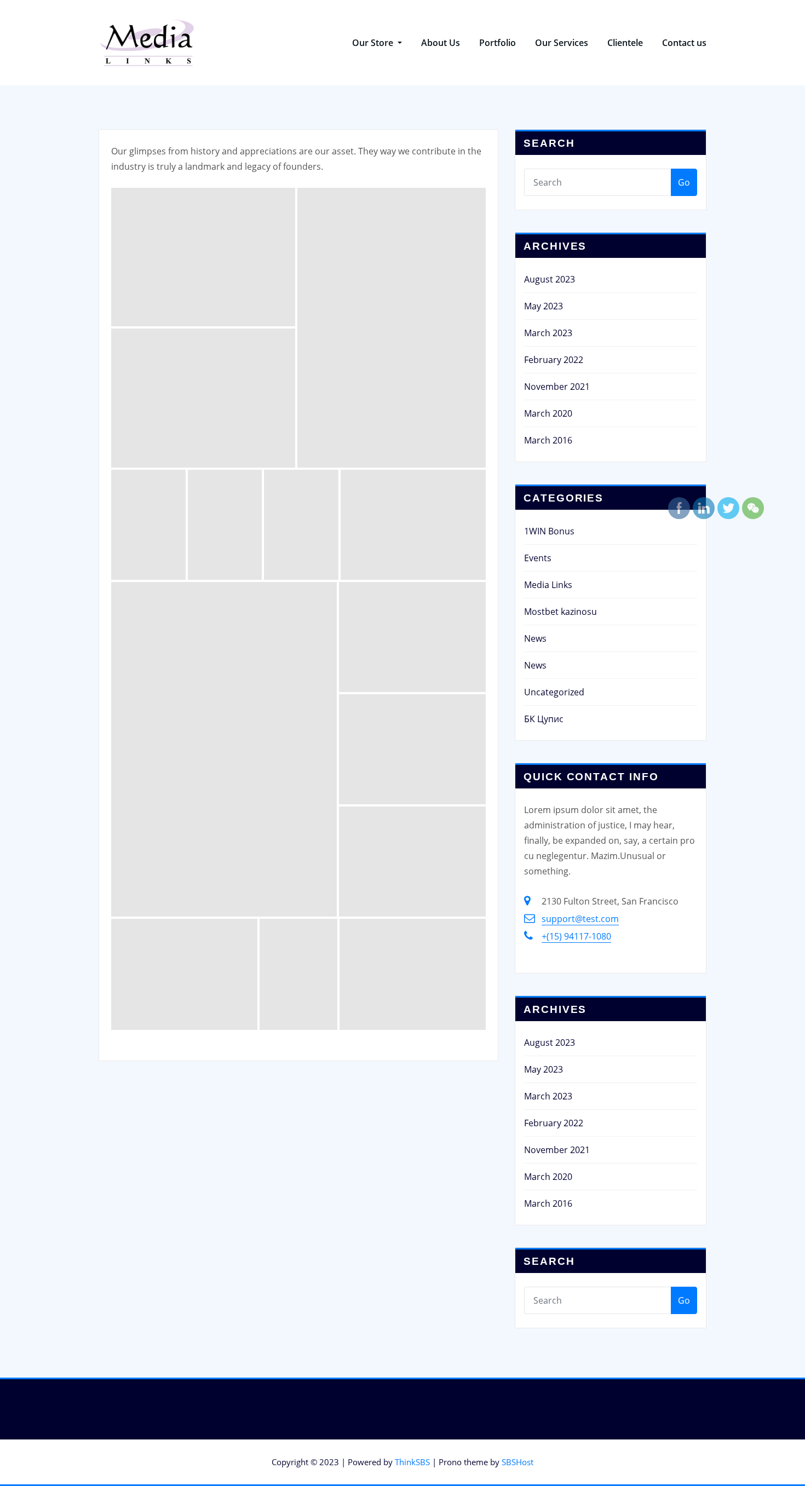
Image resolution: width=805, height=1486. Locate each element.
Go (684, 182)
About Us (440, 43)
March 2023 (548, 333)
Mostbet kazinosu (560, 612)
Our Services (561, 43)
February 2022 (553, 360)
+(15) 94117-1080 (576, 936)
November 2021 (557, 387)
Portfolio (497, 43)
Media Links (548, 585)
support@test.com (580, 919)
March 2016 (548, 440)
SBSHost (517, 1461)
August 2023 (549, 279)
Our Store (373, 43)
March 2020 (548, 413)
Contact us (684, 43)
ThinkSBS (412, 1461)
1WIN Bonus (549, 531)
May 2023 (543, 306)
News (535, 638)
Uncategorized (554, 692)
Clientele (625, 43)
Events (537, 558)
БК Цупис (544, 719)
